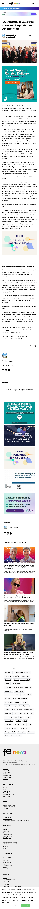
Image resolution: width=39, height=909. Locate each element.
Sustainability (25, 728)
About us (5, 769)
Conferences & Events (9, 879)
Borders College (11, 35)
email (7, 330)
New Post (5, 861)
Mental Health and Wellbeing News (22, 710)
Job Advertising (7, 834)
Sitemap (5, 779)
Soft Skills (17, 724)
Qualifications (9, 721)
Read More (5, 903)
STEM (29, 724)
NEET (15, 713)
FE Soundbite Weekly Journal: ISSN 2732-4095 (16, 820)
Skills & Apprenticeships (10, 794)
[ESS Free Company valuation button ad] (19, 413)
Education (5, 788)
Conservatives (16, 683)
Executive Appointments (10, 805)
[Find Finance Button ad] (19, 503)
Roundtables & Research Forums (12, 886)
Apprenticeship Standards (22, 672)
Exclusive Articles (8, 817)
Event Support (7, 838)
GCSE (14, 698)
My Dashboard (7, 862)
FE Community (7, 772)
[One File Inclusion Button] (19, 254)
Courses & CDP (7, 881)
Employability (6, 791)
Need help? (6, 869)
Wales (7, 736)
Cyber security (19, 691)
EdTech (5, 789)
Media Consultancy (8, 836)
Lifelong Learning (23, 706)
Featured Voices (7, 819)
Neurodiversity (23, 713)
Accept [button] (26, 906)
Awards (5, 878)
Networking (6, 883)
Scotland (18, 721)
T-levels (7, 732)
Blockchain (8, 680)
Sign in (33, 3)
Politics (28, 717)
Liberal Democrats (10, 706)
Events (5, 864)
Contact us (6, 770)
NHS (32, 713)
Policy (21, 717)
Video (4, 848)
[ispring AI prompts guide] (19, 435)
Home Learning (22, 698)
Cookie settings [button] (13, 906)
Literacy (7, 710)
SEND (25, 721)
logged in (17, 390)
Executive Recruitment (9, 807)
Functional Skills (26, 695)
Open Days (6, 884)
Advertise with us (8, 775)
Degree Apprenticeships (12, 695)
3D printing (8, 672)
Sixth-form (8, 724)
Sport (23, 724)
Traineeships (21, 732)
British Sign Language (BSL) (22, 680)
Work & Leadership (8, 793)
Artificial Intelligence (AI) (12, 676)
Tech (13, 732)
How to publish (7, 857)
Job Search (6, 808)
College (7, 683)
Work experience (16, 736)
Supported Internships (11, 728)
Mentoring (8, 713)
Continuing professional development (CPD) (18, 687)
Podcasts (5, 847)
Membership (6, 867)
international (8, 702)
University (31, 732)
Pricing (5, 829)
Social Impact (7, 796)
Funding (7, 698)
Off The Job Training (11, 717)
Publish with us (7, 774)
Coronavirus (8, 691)
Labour (25, 702)
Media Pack (6, 831)
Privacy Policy (7, 777)
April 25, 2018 (10, 37)
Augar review (25, 676)
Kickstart (17, 702)
